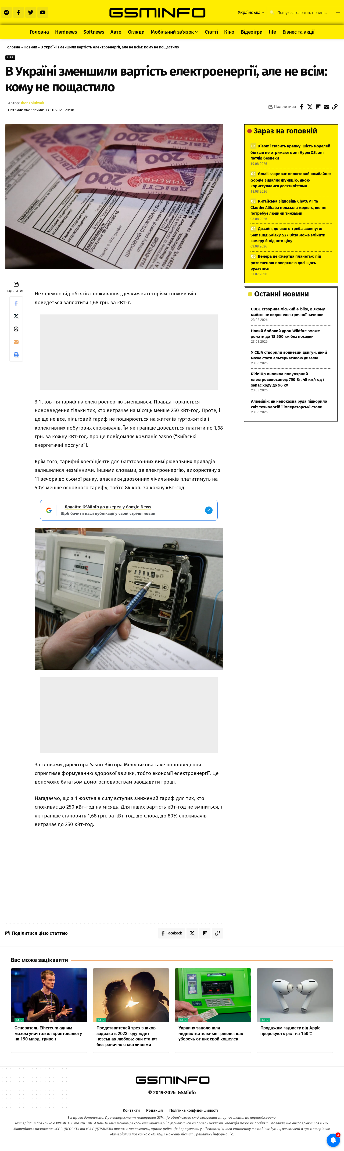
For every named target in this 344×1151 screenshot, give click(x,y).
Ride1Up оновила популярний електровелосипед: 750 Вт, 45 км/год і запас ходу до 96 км (287, 379)
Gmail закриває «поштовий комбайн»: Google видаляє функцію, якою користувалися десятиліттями (290, 179)
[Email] (326, 106)
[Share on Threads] (16, 329)
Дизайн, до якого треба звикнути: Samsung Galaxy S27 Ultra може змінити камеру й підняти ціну (287, 234)
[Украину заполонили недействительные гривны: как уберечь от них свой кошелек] (213, 995)
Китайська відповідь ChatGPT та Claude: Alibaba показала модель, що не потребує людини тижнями (288, 207)
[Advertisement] (129, 352)
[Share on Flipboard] (318, 106)
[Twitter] (30, 12)
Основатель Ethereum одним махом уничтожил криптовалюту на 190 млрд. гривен (48, 1033)
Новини (30, 47)
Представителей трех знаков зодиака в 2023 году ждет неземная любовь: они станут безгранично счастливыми (126, 1036)
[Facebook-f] (18, 12)
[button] (335, 106)
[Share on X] (310, 106)
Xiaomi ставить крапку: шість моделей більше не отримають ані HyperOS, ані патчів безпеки (290, 152)
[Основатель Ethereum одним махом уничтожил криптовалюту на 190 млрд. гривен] (49, 995)
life (10, 57)
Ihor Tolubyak (32, 103)
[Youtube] (42, 12)
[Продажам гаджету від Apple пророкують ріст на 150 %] (295, 995)
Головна (12, 47)
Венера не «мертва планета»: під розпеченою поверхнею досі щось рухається (285, 262)
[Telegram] (6, 12)
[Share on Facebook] (301, 106)
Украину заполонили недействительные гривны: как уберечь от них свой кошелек (210, 1033)
